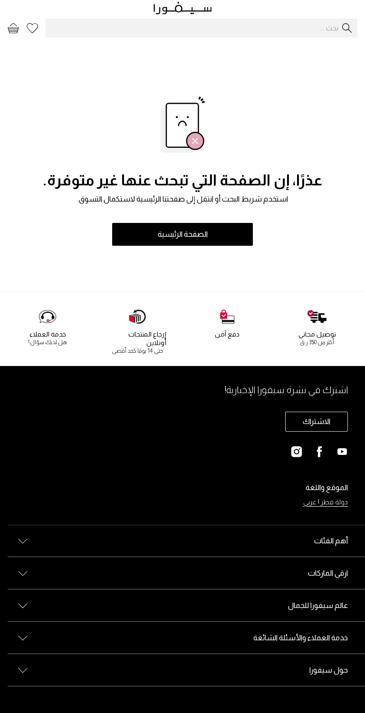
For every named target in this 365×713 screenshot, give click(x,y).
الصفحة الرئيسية (183, 234)
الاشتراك (316, 421)
